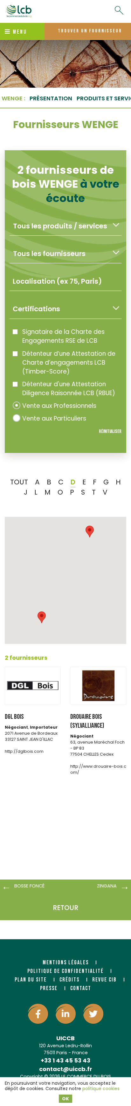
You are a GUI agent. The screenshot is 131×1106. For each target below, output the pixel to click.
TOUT (19, 482)
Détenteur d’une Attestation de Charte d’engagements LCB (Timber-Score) (68, 362)
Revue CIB (104, 979)
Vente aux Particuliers (54, 418)
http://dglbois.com (24, 751)
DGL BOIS (14, 717)
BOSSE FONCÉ (29, 886)
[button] (41, 617)
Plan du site (31, 979)
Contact (80, 988)
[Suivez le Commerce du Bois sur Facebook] (38, 1014)
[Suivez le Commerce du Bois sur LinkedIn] (66, 1014)
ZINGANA (107, 886)
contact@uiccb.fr (65, 1069)
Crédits (69, 979)
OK (65, 1099)
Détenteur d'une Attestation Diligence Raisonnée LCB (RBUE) (68, 388)
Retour (65, 907)
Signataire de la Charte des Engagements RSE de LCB (63, 336)
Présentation (51, 98)
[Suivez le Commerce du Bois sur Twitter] (93, 1014)
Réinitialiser (110, 431)
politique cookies (101, 1088)
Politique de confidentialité (65, 971)
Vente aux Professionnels (59, 405)
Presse (49, 988)
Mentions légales (66, 962)
